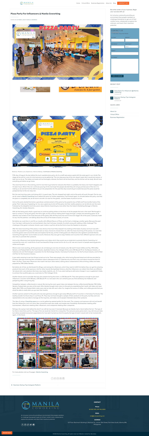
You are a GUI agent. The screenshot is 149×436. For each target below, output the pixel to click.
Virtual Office (86, 3)
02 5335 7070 (92, 409)
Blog (114, 3)
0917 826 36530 (101, 409)
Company (113, 50)
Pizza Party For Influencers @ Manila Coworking (126, 91)
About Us (109, 3)
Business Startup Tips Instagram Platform (27, 385)
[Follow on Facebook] (22, 424)
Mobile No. (127, 37)
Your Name (113, 37)
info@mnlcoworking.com (97, 416)
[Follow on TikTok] (28, 424)
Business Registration (97, 3)
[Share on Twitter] (55, 378)
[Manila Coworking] (27, 3)
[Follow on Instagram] (25, 424)
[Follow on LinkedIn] (33, 424)
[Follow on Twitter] (31, 424)
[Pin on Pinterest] (60, 378)
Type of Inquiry (128, 43)
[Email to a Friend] (57, 378)
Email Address (114, 43)
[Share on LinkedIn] (63, 378)
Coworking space (31, 301)
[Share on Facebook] (52, 378)
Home (78, 3)
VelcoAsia (93, 434)
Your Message (114, 57)
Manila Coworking (32, 19)
